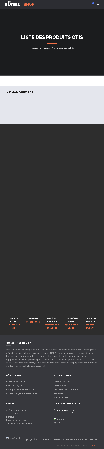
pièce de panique (65, 353)
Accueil (35, 48)
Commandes (60, 385)
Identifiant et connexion (66, 389)
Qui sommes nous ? (15, 381)
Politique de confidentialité (20, 389)
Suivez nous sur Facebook (19, 423)
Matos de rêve (61, 397)
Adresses (58, 393)
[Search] (86, 4)
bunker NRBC (49, 353)
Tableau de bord (62, 381)
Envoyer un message (16, 420)
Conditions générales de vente (21, 393)
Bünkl (38, 350)
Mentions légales (14, 385)
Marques (46, 48)
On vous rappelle (64, 411)
